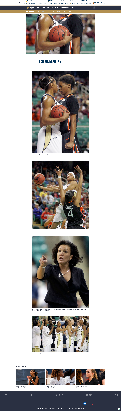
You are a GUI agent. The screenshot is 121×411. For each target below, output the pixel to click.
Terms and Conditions (52, 408)
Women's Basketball (40, 57)
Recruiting (59, 11)
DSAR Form (58, 408)
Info (72, 7)
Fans (48, 7)
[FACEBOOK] (81, 57)
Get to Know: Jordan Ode (80, 387)
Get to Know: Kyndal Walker (51, 387)
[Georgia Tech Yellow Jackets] (30, 8)
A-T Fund (56, 7)
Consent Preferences (45, 408)
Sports (38, 7)
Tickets (43, 7)
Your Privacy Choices (64, 408)
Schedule (43, 11)
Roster (38, 11)
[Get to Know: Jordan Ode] (90, 377)
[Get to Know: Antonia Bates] (30, 377)
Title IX (76, 408)
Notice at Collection (71, 408)
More (70, 11)
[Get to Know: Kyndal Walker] (60, 377)
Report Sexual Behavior (81, 408)
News (53, 11)
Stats (49, 11)
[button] (24, 3)
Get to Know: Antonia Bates (21, 387)
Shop (52, 7)
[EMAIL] (83, 57)
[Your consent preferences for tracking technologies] (119, 409)
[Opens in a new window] (6, 395)
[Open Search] (94, 7)
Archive (64, 11)
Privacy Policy (39, 408)
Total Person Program (65, 7)
